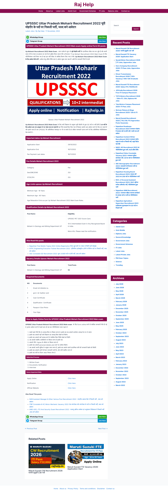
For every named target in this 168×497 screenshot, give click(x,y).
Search (116, 25)
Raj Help (84, 4)
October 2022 (121, 375)
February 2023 (121, 361)
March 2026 (120, 298)
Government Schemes (87, 11)
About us (49, 11)
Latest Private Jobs (123, 255)
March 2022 (120, 385)
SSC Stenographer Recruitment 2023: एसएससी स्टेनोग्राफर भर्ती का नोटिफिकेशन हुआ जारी (128, 166)
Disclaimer (101, 489)
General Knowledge (123, 237)
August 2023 (121, 340)
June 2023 (120, 347)
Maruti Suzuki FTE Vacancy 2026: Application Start (82, 468)
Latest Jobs (60, 11)
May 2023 (119, 350)
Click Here (72, 378)
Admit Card (72, 11)
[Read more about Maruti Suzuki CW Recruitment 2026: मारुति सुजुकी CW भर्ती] (47, 456)
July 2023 (119, 343)
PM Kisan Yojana (122, 258)
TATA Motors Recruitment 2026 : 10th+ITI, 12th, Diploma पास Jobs (128, 98)
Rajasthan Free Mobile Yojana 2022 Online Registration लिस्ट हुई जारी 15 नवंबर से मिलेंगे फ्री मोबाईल (62, 246)
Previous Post (31, 428)
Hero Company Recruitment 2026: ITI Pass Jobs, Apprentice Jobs (128, 68)
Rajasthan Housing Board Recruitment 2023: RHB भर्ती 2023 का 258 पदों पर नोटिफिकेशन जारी (128, 174)
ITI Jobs (102, 11)
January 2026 (121, 305)
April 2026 (120, 294)
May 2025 (119, 326)
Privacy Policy (73, 489)
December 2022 (122, 368)
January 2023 (121, 364)
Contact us (125, 11)
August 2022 (121, 382)
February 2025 (121, 329)
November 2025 (122, 312)
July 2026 (119, 284)
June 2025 (120, 322)
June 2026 (120, 287)
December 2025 (122, 308)
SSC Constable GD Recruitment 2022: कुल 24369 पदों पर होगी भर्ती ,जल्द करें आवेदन (57, 254)
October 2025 (121, 315)
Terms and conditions (88, 489)
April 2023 (120, 354)
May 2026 (119, 291)
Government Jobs (122, 241)
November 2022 (122, 371)
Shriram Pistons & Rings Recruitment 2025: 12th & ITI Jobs (126, 112)
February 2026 (121, 301)
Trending (119, 265)
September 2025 (122, 319)
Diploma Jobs (113, 11)
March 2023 (120, 357)
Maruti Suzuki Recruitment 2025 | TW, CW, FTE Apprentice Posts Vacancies (128, 120)
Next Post (103, 428)
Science (119, 262)
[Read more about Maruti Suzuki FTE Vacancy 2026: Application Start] (85, 454)
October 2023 (121, 333)
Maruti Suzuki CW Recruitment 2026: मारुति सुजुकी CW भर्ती (46, 472)
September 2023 (122, 336)
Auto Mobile (120, 230)
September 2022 (122, 378)
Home (40, 11)
